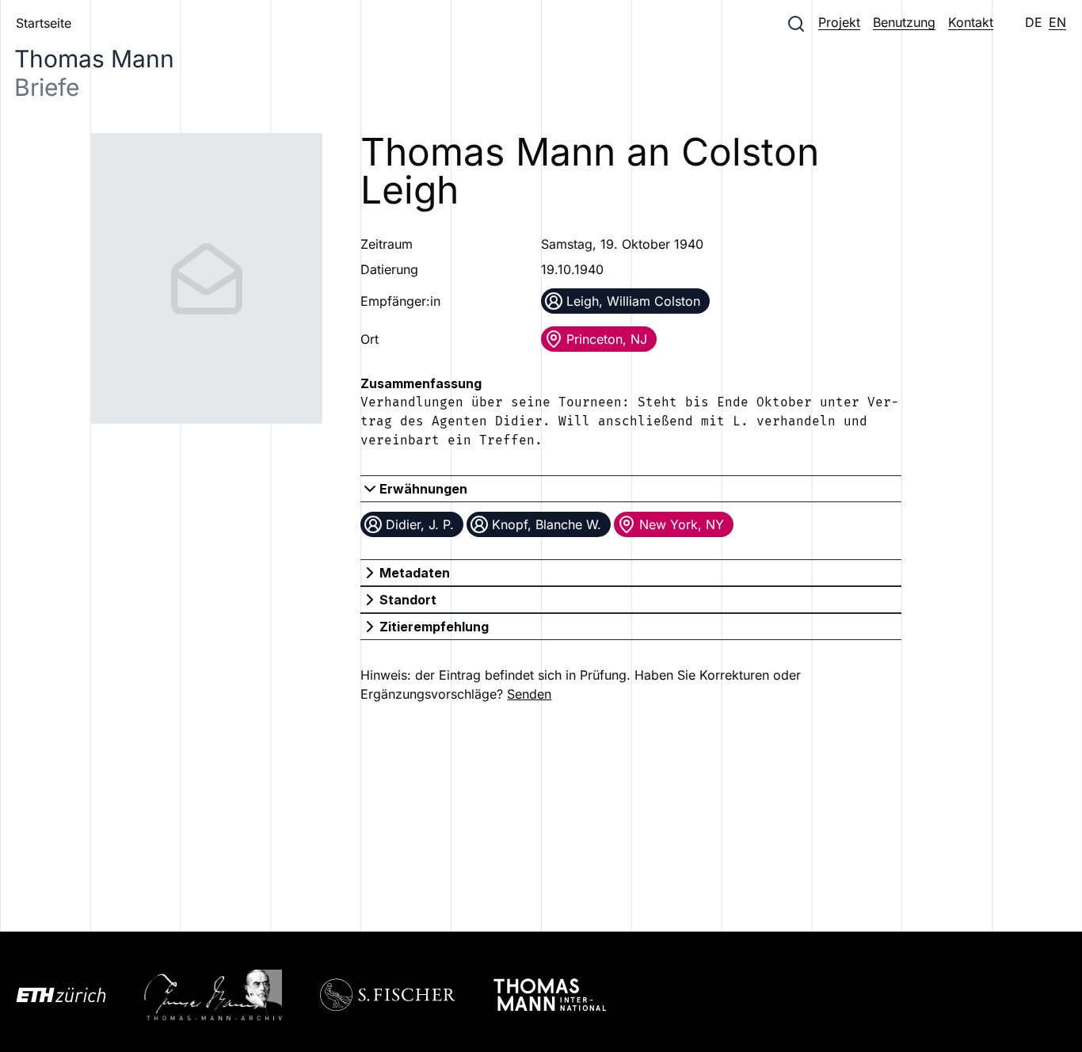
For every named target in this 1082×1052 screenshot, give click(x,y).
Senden (529, 694)
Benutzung (904, 22)
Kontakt (970, 22)
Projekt (839, 22)
